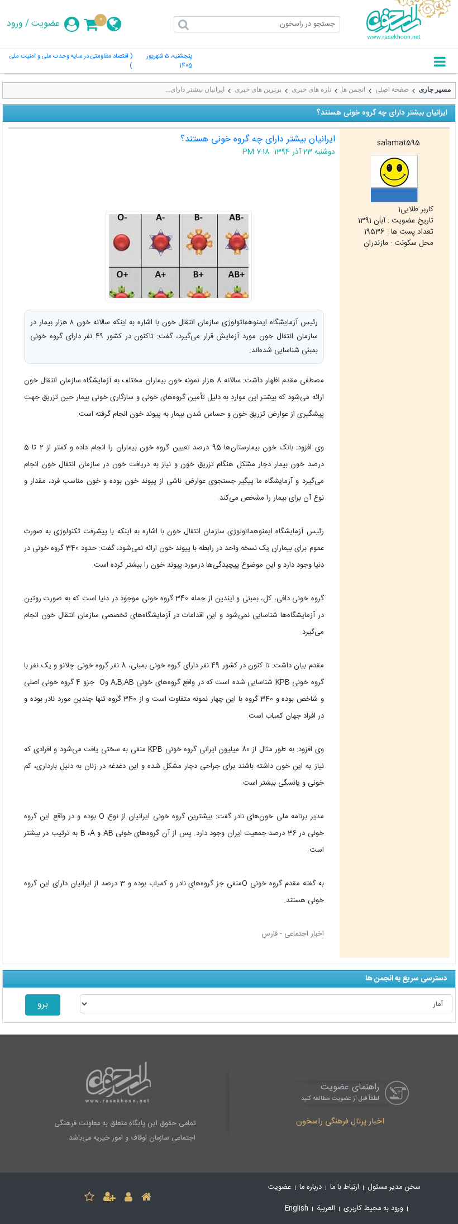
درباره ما (310, 1187)
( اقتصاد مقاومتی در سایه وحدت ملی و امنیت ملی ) (70, 61)
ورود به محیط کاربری (373, 1208)
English (296, 1208)
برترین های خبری (258, 89)
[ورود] (128, 1198)
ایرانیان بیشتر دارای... (195, 89)
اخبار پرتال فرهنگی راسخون (340, 1122)
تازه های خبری (311, 89)
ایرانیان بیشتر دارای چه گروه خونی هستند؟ (257, 139)
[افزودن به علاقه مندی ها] (89, 1198)
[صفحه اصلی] (146, 1198)
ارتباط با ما (344, 1187)
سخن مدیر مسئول (394, 1187)
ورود (15, 24)
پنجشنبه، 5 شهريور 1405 (169, 61)
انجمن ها (353, 89)
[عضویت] (109, 1198)
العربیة (326, 1208)
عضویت (45, 24)
